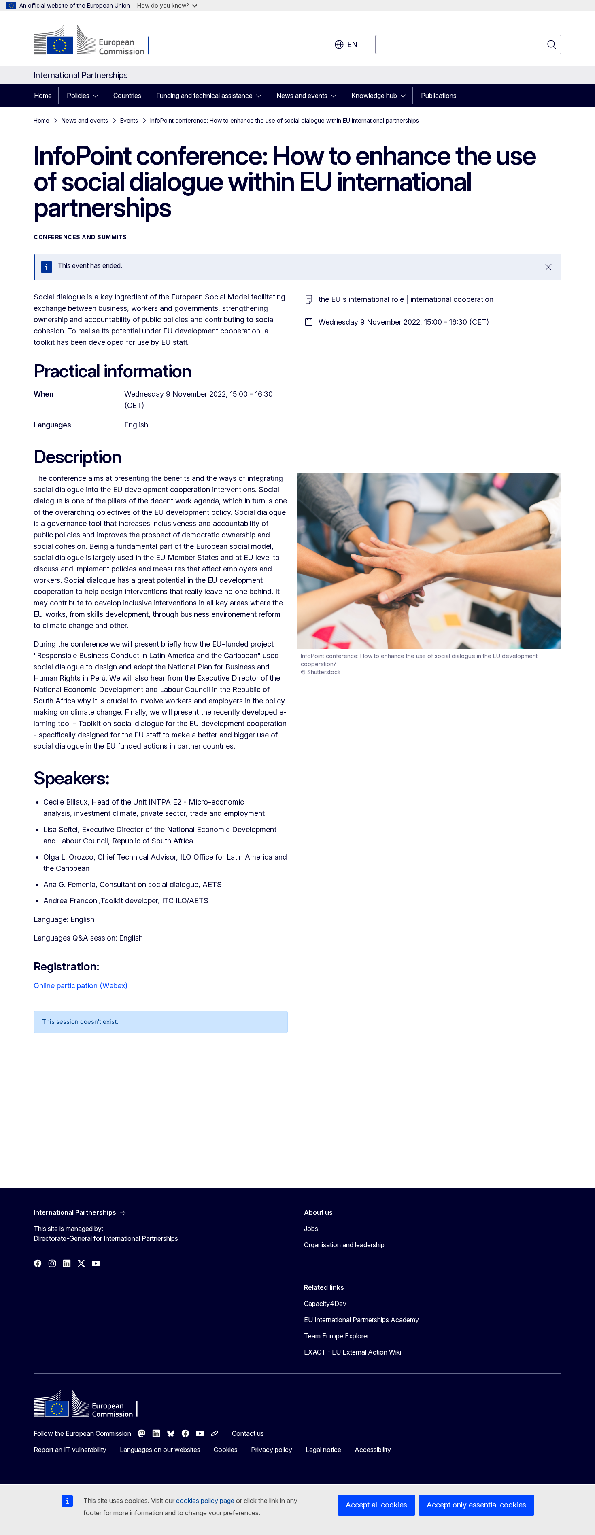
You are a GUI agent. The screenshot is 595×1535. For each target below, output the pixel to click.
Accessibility (373, 1450)
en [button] (352, 44)
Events (129, 120)
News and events (301, 95)
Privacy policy (271, 1450)
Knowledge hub (374, 95)
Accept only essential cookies (476, 1505)
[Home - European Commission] (99, 40)
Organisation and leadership (344, 1245)
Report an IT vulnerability (70, 1450)
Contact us (248, 1433)
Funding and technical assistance (204, 95)
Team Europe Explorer (336, 1336)
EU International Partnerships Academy (361, 1320)
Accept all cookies (376, 1505)
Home (43, 95)
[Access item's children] (98, 95)
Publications (439, 95)
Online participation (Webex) (81, 985)
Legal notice (323, 1450)
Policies (78, 95)
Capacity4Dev (325, 1303)
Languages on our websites (160, 1450)
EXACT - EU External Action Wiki (352, 1352)
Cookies (226, 1450)
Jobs (311, 1229)
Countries (127, 95)
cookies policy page (205, 1501)
